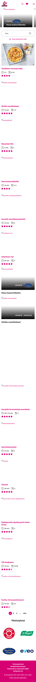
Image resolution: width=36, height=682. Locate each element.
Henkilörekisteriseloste (18, 666)
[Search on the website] (23, 4)
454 (24, 613)
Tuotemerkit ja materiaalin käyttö (18, 669)
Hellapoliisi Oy (18, 671)
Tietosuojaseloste (18, 664)
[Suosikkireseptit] (27, 4)
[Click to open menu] (34, 4)
